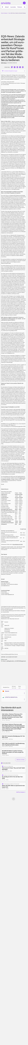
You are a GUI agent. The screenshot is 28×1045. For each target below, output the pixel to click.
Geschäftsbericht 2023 (18, 544)
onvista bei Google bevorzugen (10, 70)
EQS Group (4, 63)
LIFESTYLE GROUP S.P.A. (11, 697)
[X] (20, 67)
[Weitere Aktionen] (24, 693)
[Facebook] (14, 67)
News (9, 13)
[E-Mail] (23, 67)
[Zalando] (3, 691)
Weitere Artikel (20, 759)
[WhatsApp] (17, 67)
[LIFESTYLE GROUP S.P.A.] (3, 697)
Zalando (7, 691)
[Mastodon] (12, 67)
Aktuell (7, 7)
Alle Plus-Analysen (20, 792)
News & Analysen (4, 13)
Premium (19, 7)
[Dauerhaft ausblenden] (24, 70)
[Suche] (24, 7)
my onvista (13, 7)
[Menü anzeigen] (2, 7)
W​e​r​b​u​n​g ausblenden (18, 23)
